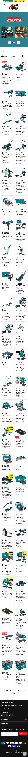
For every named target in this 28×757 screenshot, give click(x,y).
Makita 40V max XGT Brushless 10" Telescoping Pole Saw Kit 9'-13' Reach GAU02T (6, 315)
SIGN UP (22, 733)
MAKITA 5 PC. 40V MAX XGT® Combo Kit (21, 568)
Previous (5, 690)
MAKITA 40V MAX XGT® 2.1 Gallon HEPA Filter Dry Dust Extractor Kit (20, 237)
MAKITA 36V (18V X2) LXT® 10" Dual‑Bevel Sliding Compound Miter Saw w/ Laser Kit (20, 315)
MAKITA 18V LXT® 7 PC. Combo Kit (7, 365)
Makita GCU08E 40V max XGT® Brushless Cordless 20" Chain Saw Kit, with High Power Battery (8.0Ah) (7, 79)
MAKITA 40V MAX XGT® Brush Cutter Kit (7, 392)
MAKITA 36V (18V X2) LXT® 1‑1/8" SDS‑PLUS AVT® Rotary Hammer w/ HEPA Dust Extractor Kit (20, 597)
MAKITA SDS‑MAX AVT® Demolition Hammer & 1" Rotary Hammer (7, 106)
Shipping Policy (8, 752)
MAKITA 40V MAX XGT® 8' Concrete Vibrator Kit (6, 517)
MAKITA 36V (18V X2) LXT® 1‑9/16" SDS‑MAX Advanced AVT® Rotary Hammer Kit (7, 418)
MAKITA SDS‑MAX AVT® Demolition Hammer (20, 105)
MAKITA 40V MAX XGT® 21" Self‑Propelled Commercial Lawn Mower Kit (6, 157)
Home (2, 51)
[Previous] (9, 42)
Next (13, 693)
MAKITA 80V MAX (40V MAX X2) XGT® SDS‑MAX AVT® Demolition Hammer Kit (6, 570)
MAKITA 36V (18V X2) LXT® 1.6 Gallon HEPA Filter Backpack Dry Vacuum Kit (7, 185)
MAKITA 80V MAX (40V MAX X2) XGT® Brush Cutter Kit (7, 131)
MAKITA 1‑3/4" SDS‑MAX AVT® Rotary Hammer (6, 287)
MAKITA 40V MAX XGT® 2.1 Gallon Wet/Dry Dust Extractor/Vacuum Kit (20, 262)
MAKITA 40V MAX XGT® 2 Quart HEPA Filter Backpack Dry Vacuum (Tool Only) (7, 544)
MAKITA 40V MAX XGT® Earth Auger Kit (20, 544)
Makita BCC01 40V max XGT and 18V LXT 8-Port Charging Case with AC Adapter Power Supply (21, 678)
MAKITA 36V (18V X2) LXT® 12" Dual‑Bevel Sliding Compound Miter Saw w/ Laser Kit (20, 131)
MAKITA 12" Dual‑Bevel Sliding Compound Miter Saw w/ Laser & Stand (20, 341)
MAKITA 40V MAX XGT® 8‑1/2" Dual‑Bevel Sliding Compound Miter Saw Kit (6, 444)
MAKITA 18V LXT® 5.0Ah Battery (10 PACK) (20, 443)
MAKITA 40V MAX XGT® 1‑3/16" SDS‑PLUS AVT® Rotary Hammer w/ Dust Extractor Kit (7, 492)
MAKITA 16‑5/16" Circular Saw (6, 212)
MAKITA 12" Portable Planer (6, 468)
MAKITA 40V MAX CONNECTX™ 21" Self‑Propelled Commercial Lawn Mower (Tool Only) (20, 288)
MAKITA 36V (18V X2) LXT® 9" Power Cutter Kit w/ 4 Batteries (21, 393)
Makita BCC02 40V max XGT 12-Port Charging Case (7, 676)
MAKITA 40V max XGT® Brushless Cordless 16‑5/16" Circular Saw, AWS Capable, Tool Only (20, 519)
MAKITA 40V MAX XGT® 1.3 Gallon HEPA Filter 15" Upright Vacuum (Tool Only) (6, 262)
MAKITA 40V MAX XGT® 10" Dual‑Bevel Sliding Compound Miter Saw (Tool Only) (20, 418)
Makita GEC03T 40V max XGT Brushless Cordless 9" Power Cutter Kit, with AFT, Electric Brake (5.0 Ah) (21, 650)
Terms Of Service (21, 751)
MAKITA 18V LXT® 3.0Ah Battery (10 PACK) (6, 622)
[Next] (18, 42)
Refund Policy (4, 751)
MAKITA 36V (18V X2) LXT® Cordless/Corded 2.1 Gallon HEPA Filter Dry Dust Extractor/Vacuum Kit (21, 187)
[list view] (25, 56)
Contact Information (18, 752)
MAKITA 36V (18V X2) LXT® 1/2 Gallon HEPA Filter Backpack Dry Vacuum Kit (21, 623)
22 (24, 690)
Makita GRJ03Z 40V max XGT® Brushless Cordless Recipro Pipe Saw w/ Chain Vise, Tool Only (7, 650)
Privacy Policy (12, 751)
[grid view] (22, 56)
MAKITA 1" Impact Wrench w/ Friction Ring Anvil (7, 236)
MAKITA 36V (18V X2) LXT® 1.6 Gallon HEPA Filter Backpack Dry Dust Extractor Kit (21, 367)
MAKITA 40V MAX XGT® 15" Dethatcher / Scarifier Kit (20, 78)
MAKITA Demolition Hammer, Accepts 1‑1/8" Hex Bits (21, 213)
